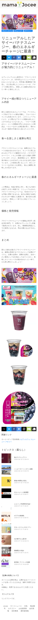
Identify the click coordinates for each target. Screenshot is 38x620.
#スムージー (18, 31)
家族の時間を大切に (20, 480)
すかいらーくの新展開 (21, 492)
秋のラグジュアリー (20, 457)
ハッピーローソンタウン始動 (23, 469)
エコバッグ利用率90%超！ (22, 504)
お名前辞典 (23, 608)
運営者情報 (25, 611)
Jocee (5, 606)
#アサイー (28, 31)
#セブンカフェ (7, 31)
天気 (25, 606)
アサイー (8, 442)
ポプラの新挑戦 (19, 515)
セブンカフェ (25, 439)
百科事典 (15, 611)
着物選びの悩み (19, 550)
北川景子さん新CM (20, 539)
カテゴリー (12, 608)
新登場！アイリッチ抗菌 (22, 562)
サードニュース (16, 606)
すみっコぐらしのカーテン (22, 527)
